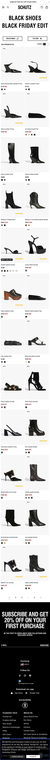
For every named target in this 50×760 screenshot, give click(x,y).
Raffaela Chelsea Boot (8, 219)
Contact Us (7, 716)
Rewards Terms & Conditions (35, 738)
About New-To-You (31, 716)
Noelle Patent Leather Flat (33, 311)
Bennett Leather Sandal (32, 356)
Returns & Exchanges (11, 727)
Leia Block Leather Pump (9, 447)
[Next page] (40, 597)
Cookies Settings (9, 720)
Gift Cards (7, 734)
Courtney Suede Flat (31, 129)
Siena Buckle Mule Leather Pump (11, 84)
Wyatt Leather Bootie (31, 583)
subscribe (44, 645)
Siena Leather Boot (7, 174)
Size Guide (7, 724)
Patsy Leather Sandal (7, 401)
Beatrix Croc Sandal (7, 583)
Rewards (6, 738)
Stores (26, 724)
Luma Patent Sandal (31, 265)
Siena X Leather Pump (32, 84)
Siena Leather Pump (7, 129)
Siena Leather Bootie (31, 174)
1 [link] (9, 597)
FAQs (5, 731)
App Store (19, 693)
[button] (7, 7)
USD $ (26, 664)
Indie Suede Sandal (31, 401)
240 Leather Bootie (31, 447)
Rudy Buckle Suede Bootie (9, 537)
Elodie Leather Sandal (8, 265)
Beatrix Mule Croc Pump (8, 492)
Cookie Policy (29, 731)
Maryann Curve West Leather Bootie (36, 219)
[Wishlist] (41, 7)
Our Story (27, 720)
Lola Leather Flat (6, 356)
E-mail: (4, 645)
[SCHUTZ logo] (24, 7)
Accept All (33, 756)
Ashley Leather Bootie (32, 492)
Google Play (34, 693)
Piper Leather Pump (7, 311)
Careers (27, 727)
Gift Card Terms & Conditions (35, 734)
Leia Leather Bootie (31, 537)
